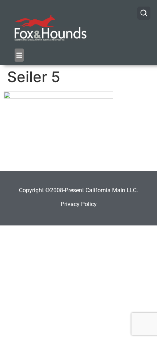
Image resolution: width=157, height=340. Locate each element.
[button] (19, 55)
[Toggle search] (143, 13)
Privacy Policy (79, 204)
